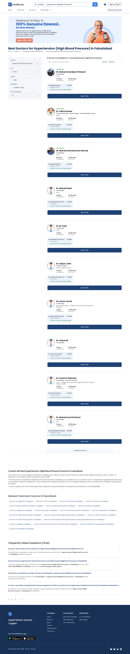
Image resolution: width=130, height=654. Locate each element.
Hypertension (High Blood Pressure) (33, 51)
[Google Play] (14, 638)
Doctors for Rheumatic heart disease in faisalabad (97, 524)
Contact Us (51, 631)
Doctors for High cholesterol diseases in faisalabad (26, 506)
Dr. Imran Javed (64, 301)
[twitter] (118, 649)
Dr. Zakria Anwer (64, 111)
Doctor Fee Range (16, 91)
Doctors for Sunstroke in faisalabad (71, 501)
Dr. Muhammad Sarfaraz (68, 417)
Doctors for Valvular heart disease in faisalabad (25, 520)
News (48, 622)
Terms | (27, 649)
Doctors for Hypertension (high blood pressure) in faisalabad (64, 515)
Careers (49, 625)
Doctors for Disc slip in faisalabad (46, 510)
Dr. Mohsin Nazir (64, 188)
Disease (13, 60)
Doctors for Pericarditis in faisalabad (22, 529)
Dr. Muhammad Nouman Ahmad (72, 150)
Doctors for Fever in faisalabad (46, 501)
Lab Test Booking (68, 622)
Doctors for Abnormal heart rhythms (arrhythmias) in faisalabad (55, 524)
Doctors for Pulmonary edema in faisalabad (74, 510)
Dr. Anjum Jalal (63, 263)
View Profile (85, 96)
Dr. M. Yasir (61, 226)
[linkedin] (121, 649)
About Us (50, 620)
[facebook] (114, 649)
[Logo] (10, 614)
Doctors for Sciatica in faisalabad (89, 506)
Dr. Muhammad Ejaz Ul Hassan (71, 72)
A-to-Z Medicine (84, 617)
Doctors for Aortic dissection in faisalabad (101, 515)
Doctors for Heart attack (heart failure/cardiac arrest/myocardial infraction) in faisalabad (74, 520)
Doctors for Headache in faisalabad (21, 501)
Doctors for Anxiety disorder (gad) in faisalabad (25, 515)
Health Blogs (44, 10)
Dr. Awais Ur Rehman (66, 378)
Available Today (19, 87)
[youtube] (111, 649)
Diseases (17, 51)
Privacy (33, 649)
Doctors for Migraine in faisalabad (21, 510)
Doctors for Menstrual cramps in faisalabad (60, 506)
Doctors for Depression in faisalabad (104, 510)
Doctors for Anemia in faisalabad (97, 501)
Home (10, 10)
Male (15, 80)
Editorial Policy (51, 628)
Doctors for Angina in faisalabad (20, 524)
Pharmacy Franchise (115, 10)
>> (22, 599)
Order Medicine (68, 620)
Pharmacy (20, 10)
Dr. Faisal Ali (62, 340)
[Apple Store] (28, 638)
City (12, 68)
